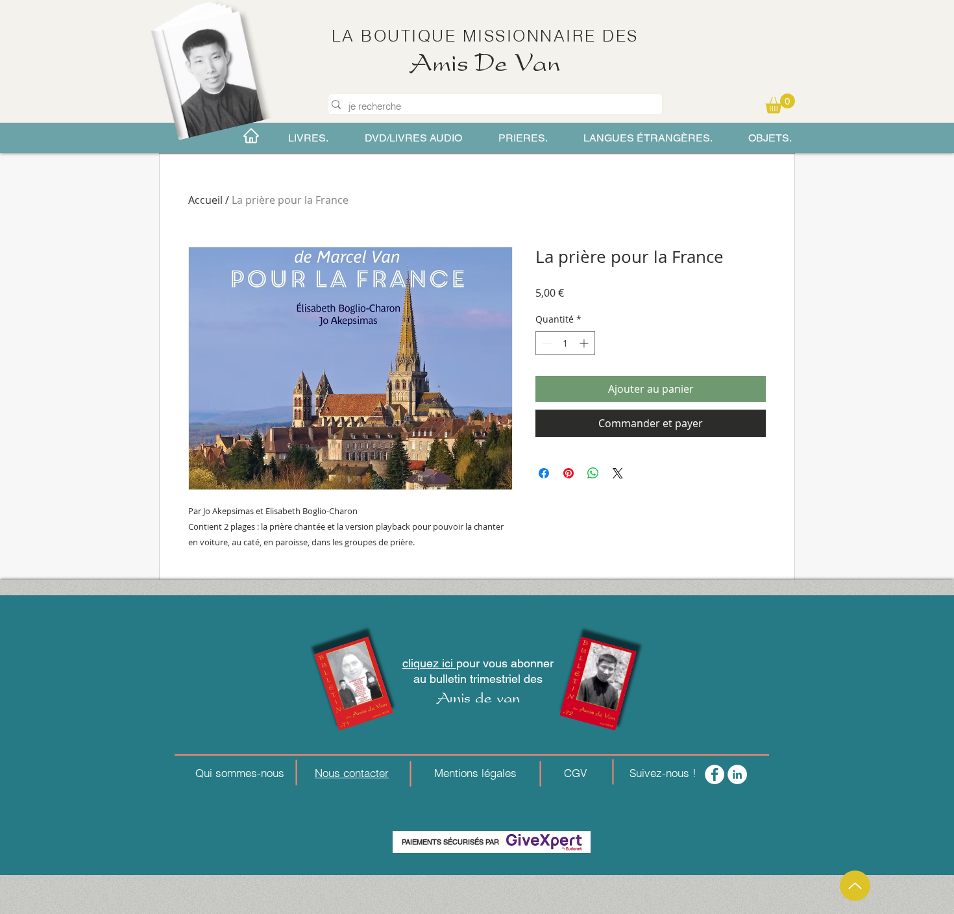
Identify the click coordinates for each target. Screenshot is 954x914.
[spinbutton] (565, 343)
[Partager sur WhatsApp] (593, 473)
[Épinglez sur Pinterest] (568, 473)
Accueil (205, 200)
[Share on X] (618, 473)
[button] (780, 103)
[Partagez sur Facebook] (544, 473)
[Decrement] (545, 343)
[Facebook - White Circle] (714, 774)
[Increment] (585, 343)
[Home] (251, 136)
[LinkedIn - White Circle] (737, 774)
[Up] (855, 886)
